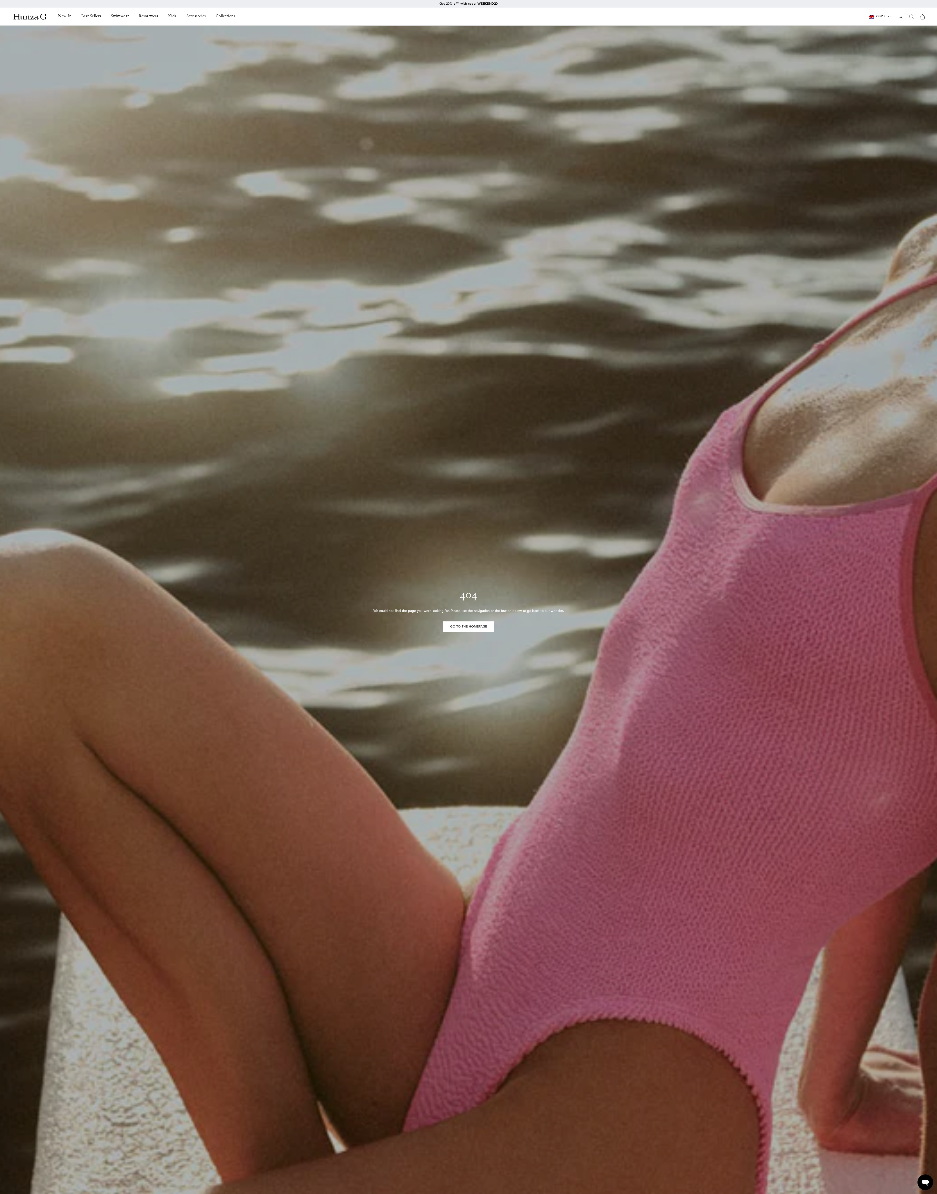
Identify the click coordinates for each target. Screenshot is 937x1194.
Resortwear (148, 16)
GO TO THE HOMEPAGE (468, 626)
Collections (225, 16)
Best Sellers (91, 16)
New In (64, 16)
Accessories (196, 16)
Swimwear (120, 16)
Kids (172, 16)
